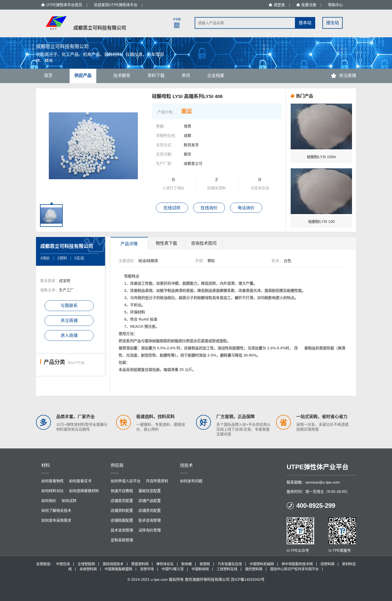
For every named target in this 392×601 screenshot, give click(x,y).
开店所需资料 (157, 481)
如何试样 (69, 500)
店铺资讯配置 (149, 510)
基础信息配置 (149, 491)
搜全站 (332, 23)
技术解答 (121, 75)
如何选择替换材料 (84, 491)
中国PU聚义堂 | (175, 569)
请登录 (279, 5)
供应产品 (82, 75)
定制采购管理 (122, 540)
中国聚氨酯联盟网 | (120, 569)
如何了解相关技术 (56, 510)
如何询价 (48, 500)
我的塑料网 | (255, 569)
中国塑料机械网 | (264, 564)
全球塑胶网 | (88, 564)
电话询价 (246, 208)
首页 (48, 75)
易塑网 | (206, 564)
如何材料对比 (52, 491)
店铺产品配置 (149, 500)
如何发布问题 (191, 481)
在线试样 (172, 208)
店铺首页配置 (122, 500)
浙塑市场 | (149, 569)
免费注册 (308, 5)
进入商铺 (69, 335)
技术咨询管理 (149, 520)
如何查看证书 (80, 481)
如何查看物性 (52, 481)
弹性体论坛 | (167, 564)
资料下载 (156, 75)
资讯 (186, 75)
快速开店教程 (122, 491)
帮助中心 (335, 5)
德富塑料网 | (142, 564)
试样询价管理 (149, 530)
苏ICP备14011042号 (248, 579)
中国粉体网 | (202, 569)
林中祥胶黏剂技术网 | (299, 564)
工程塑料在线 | (229, 569)
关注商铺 (69, 320)
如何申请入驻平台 (126, 481)
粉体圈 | (188, 564)
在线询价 (209, 208)
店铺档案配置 (122, 520)
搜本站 (305, 23)
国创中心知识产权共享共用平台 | (296, 569)
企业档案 (215, 75)
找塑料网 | (329, 564)
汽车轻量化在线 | (232, 564)
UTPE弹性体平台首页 (64, 5)
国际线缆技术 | (115, 564)
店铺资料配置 (122, 510)
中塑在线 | (65, 564)
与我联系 (69, 305)
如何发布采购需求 (56, 520)
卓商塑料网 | (90, 569)
